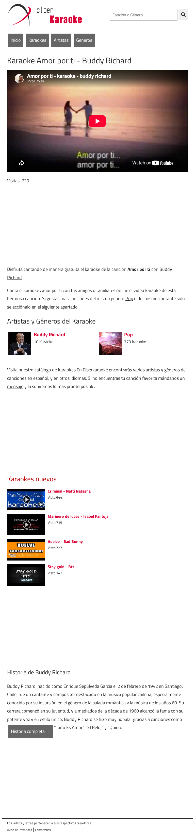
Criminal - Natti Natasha (69, 491)
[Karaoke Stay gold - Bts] (26, 574)
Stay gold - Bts (61, 567)
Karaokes (37, 40)
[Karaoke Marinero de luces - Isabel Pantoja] (26, 524)
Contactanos (43, 829)
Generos (84, 40)
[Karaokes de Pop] (110, 343)
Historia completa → (30, 731)
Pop (129, 298)
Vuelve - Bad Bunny (65, 541)
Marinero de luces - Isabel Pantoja (78, 516)
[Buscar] (183, 14)
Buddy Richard (49, 334)
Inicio (16, 40)
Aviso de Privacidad (19, 829)
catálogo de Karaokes (55, 369)
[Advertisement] (97, 225)
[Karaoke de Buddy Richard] (19, 343)
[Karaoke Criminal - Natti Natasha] (26, 498)
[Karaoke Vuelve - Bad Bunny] (26, 549)
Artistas (61, 40)
